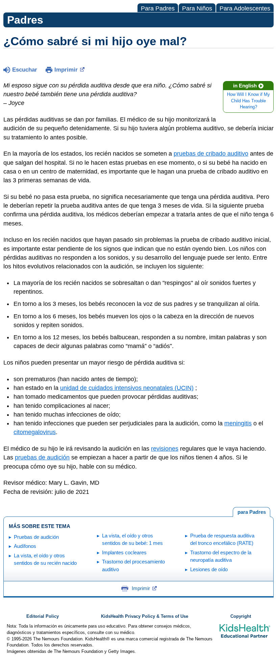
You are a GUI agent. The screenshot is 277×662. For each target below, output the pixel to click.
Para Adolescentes (245, 8)
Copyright (240, 616)
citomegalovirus (35, 432)
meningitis (238, 423)
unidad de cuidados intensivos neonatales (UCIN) (127, 388)
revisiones (164, 448)
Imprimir (66, 70)
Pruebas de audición (36, 537)
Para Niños (197, 8)
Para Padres (158, 8)
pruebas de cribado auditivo (211, 153)
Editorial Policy (42, 616)
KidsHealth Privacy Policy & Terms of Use (144, 616)
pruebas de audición (42, 457)
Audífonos (25, 546)
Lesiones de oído (209, 569)
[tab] (251, 512)
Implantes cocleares (124, 552)
